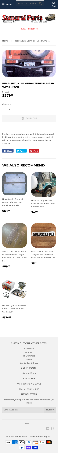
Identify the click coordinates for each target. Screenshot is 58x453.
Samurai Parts (20, 436)
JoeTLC (29, 359)
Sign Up (50, 410)
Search (28, 423)
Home (5, 41)
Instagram (29, 352)
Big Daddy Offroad (29, 363)
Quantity (6, 104)
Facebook (29, 348)
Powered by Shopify (40, 436)
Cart (54, 6)
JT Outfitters (29, 356)
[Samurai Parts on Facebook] (47, 429)
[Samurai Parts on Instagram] (52, 429)
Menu (9, 4)
